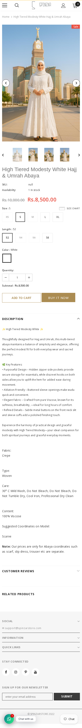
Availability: (9, 190)
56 (34, 237)
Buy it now (58, 298)
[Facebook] (6, 672)
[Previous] (6, 83)
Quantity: (8, 270)
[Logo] (42, 5)
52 (7, 237)
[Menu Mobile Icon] (4, 5)
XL (57, 217)
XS (7, 217)
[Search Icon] (17, 5)
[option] (41, 83)
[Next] (76, 83)
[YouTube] (35, 672)
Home (5, 17)
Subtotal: (7, 285)
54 (20, 237)
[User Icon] (63, 5)
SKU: (5, 184)
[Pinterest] (25, 672)
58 (47, 237)
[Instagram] (16, 672)
